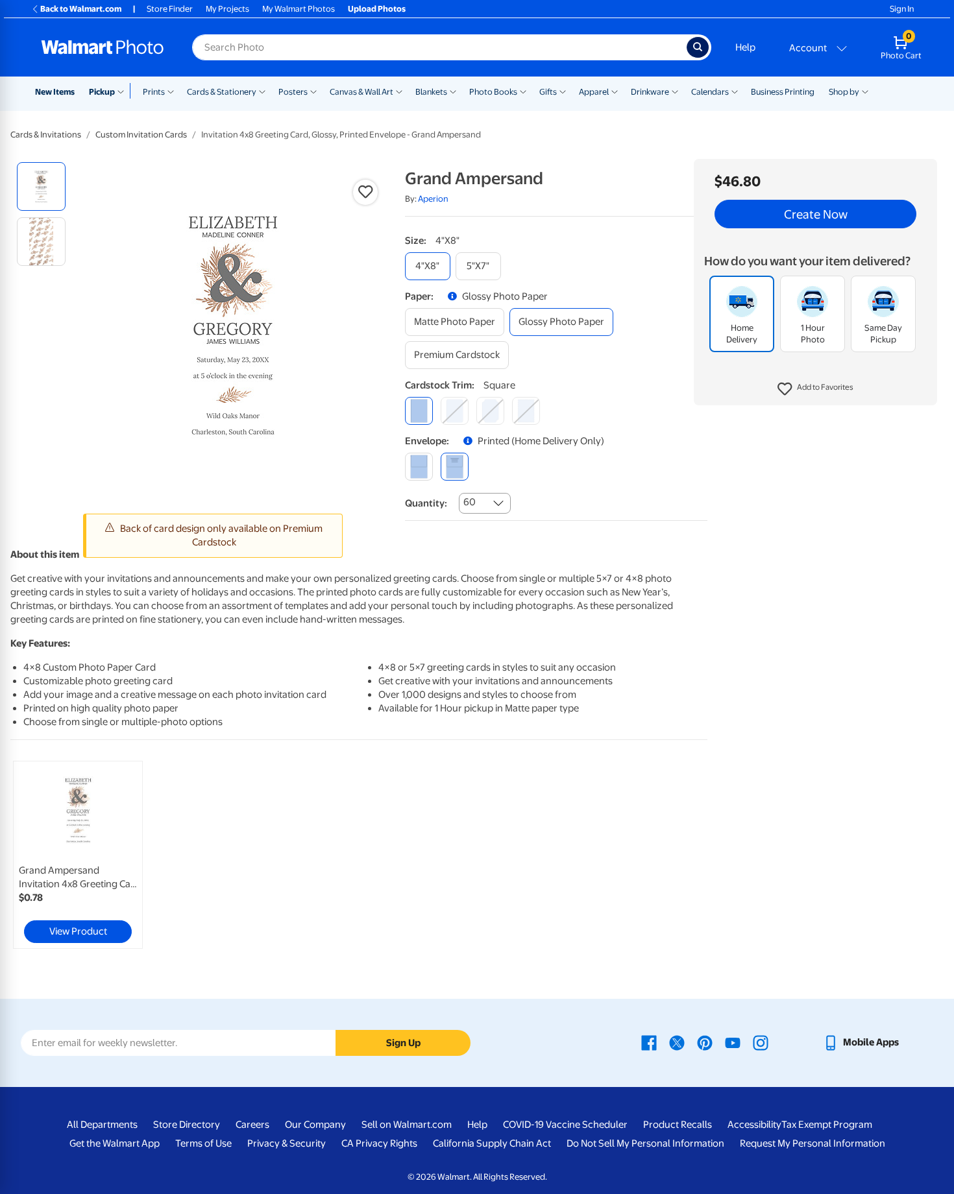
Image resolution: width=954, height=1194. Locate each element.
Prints (154, 92)
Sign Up (403, 1043)
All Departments (102, 1124)
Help (745, 47)
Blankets (431, 92)
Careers (252, 1124)
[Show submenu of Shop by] (865, 91)
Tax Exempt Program (826, 1124)
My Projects (227, 9)
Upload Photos (377, 9)
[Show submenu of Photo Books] (523, 91)
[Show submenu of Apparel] (614, 91)
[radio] (41, 186)
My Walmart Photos (298, 9)
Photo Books (493, 92)
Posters (293, 92)
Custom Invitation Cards (141, 134)
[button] (815, 389)
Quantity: (426, 503)
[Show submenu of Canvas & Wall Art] (399, 91)
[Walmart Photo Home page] (102, 47)
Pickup (102, 92)
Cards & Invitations (45, 134)
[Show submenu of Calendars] (735, 91)
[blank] (419, 467)
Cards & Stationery (221, 92)
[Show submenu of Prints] (171, 91)
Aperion (433, 199)
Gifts (548, 92)
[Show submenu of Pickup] (123, 91)
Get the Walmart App (114, 1143)
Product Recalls (677, 1124)
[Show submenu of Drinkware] (675, 91)
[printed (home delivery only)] (455, 467)
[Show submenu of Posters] (313, 91)
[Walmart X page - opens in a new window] (677, 1042)
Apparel (594, 92)
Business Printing (782, 92)
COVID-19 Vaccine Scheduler (565, 1124)
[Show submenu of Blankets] (453, 91)
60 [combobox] (469, 502)
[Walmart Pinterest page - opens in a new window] (705, 1042)
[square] (419, 411)
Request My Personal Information (812, 1143)
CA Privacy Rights (379, 1143)
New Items (55, 92)
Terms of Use (203, 1143)
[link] (78, 854)
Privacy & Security (286, 1143)
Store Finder (170, 9)
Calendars (710, 92)
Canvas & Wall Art (361, 92)
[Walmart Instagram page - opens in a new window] (760, 1042)
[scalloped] (526, 411)
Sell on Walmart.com (406, 1124)
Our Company (315, 1124)
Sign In (902, 9)
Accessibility (754, 1124)
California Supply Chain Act (492, 1143)
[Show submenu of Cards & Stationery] (262, 91)
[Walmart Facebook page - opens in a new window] (649, 1042)
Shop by (844, 92)
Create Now (816, 214)
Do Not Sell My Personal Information (645, 1143)
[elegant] (490, 411)
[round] (455, 411)
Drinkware (650, 92)
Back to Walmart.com (80, 9)
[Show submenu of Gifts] (563, 91)
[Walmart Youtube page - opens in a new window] (732, 1042)
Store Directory (186, 1124)
